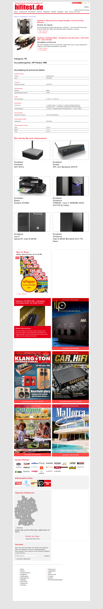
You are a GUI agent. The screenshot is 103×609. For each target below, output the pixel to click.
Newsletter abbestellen (23, 559)
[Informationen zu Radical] (18, 472)
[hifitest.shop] (47, 488)
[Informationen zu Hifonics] (34, 468)
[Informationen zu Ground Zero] (18, 468)
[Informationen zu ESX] (64, 464)
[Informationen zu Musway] (64, 468)
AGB (49, 573)
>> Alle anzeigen (42, 33)
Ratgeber (60, 12)
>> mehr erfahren (21, 294)
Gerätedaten (24, 576)
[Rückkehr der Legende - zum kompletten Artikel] (25, 27)
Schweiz (20, 528)
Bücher (22, 571)
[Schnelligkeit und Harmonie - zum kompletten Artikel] (25, 44)
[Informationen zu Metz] (57, 468)
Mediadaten (52, 571)
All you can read (74, 12)
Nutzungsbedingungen (55, 580)
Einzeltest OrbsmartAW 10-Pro (19, 164)
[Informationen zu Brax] (41, 464)
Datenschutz (52, 574)
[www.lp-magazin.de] (40, 488)
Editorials (23, 585)
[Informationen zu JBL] (41, 468)
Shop (66, 12)
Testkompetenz (25, 573)
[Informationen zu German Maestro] (80, 464)
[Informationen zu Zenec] (57, 472)
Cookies (50, 576)
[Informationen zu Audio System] (26, 464)
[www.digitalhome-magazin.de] (18, 488)
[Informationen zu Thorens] (34, 472)
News (16, 12)
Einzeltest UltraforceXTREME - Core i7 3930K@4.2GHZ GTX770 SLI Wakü (68, 202)
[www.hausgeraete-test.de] (26, 488)
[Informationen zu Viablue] (41, 472)
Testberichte (23, 12)
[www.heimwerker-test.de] (34, 488)
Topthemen (24, 583)
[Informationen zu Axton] (34, 464)
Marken (39, 12)
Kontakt (50, 578)
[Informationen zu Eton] (72, 464)
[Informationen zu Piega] (80, 468)
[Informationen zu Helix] (26, 468)
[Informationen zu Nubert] (72, 468)
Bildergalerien (24, 578)
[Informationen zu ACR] (18, 464)
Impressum (51, 569)
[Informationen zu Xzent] (49, 472)
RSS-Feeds (23, 581)
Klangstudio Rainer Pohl (33, 539)
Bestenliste (32, 12)
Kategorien (46, 12)
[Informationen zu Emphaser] (57, 464)
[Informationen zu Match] (49, 468)
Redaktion (23, 574)
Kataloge (23, 580)
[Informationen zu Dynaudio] (49, 464)
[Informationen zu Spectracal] (26, 472)
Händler (53, 12)
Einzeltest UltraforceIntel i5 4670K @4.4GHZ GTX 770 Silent (68, 238)
